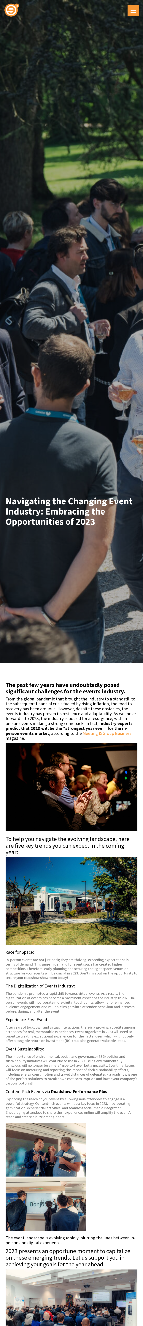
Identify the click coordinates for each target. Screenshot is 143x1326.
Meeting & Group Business (107, 733)
